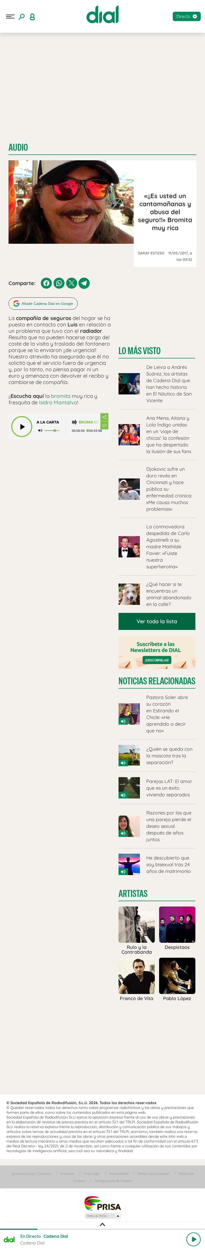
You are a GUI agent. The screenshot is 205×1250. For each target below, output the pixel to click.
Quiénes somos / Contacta (31, 1174)
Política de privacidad (153, 1174)
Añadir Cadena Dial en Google (47, 303)
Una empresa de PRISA (102, 1203)
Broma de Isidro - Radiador (89, 422)
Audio (18, 147)
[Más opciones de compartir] (104, 417)
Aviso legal (92, 1174)
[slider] (102, 1229)
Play (193, 1239)
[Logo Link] (102, 14)
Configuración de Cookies (113, 1181)
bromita (60, 396)
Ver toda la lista (157, 621)
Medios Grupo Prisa (103, 1216)
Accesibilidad (118, 1174)
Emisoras (67, 1174)
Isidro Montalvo (58, 402)
